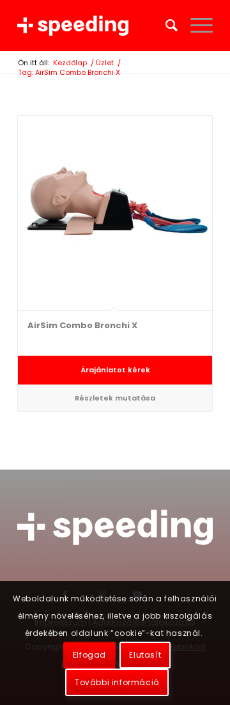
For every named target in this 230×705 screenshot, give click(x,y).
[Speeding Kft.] (95, 25)
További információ (117, 682)
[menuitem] (165, 25)
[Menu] (195, 25)
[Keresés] (165, 25)
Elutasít (145, 654)
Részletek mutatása (115, 398)
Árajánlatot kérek (115, 370)
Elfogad (89, 654)
